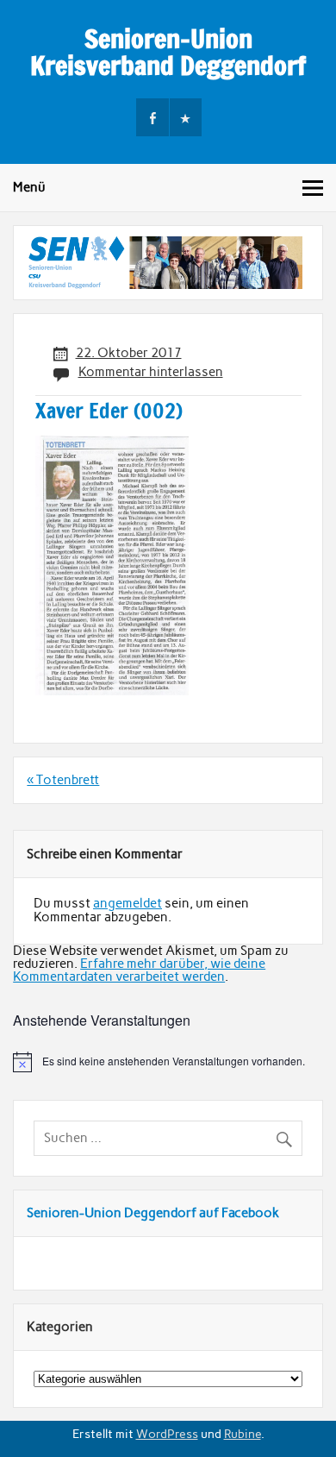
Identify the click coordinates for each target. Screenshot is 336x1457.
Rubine (242, 1434)
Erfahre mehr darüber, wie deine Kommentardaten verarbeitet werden (139, 970)
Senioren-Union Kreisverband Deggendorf (168, 51)
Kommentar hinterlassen (150, 372)
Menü (29, 187)
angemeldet (127, 903)
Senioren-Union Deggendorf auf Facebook (153, 1213)
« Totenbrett (63, 780)
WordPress (167, 1434)
